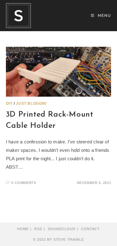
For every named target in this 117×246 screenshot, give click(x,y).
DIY (9, 103)
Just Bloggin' (31, 103)
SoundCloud (62, 229)
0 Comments (23, 183)
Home (23, 229)
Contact (90, 229)
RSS (38, 229)
